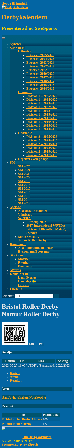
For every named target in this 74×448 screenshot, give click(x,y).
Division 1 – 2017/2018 (41, 118)
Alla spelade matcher (32, 210)
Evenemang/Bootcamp (34, 251)
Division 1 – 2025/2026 (41, 96)
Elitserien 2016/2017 (40, 81)
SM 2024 (24, 170)
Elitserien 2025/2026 (40, 55)
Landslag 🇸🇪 (27, 281)
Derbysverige (19, 273)
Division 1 (25, 92)
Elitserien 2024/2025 (40, 59)
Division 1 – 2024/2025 (41, 99)
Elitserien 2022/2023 (40, 66)
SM (12, 162)
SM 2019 (24, 181)
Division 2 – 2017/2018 (41, 155)
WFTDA (24, 218)
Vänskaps (25, 214)
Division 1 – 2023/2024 (41, 103)
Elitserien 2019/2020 (40, 73)
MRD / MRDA (28, 236)
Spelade (15, 207)
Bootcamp (25, 266)
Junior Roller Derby (32, 240)
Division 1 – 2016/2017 (41, 122)
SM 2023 (24, 173)
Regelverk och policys (33, 159)
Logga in (16, 288)
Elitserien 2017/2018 (40, 77)
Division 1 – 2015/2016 (41, 125)
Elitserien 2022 (36, 70)
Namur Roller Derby (16, 424)
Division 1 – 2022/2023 (41, 107)
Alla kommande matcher (35, 248)
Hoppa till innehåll (14, 3)
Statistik (15, 270)
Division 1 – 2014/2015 (41, 129)
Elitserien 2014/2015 (40, 88)
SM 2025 (24, 166)
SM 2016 (24, 192)
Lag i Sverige (27, 277)
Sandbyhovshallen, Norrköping (24, 397)
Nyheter (15, 44)
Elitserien (24, 51)
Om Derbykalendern (37, 437)
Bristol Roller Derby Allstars (22, 419)
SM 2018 (24, 185)
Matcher (24, 259)
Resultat (24, 262)
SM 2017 (24, 188)
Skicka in (16, 255)
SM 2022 (24, 177)
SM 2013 (24, 203)
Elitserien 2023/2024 (40, 62)
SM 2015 (24, 196)
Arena (14, 377)
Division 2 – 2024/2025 (41, 140)
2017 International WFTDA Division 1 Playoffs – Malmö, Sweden (46, 229)
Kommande (18, 244)
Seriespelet (17, 47)
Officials (23, 285)
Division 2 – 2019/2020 (41, 151)
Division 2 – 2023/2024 (41, 144)
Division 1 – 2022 (38, 110)
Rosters (15, 373)
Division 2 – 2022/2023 (41, 147)
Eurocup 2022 (36, 222)
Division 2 (25, 133)
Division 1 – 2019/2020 (41, 114)
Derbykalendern (25, 17)
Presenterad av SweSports (20, 444)
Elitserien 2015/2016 (40, 84)
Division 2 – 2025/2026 (41, 136)
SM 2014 (24, 199)
